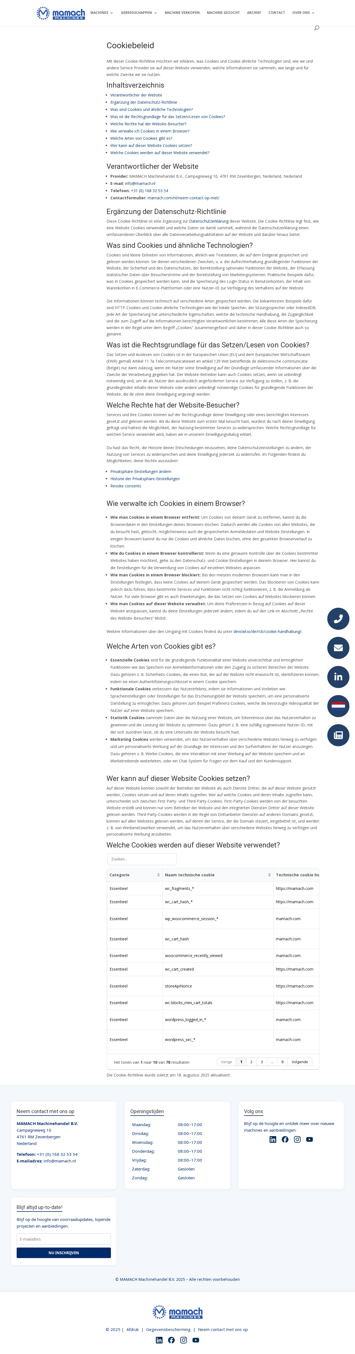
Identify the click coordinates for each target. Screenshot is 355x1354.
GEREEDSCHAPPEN (136, 13)
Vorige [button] (226, 1061)
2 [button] (251, 1061)
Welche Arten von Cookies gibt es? (141, 138)
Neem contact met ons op (223, 1329)
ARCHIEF (254, 13)
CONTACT (276, 13)
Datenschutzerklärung (209, 221)
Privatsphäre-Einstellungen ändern (140, 471)
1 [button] (241, 1061)
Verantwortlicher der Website (136, 95)
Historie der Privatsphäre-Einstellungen (145, 478)
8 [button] (283, 1061)
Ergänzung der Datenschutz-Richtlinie (143, 102)
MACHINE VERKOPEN (182, 13)
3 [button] (262, 1061)
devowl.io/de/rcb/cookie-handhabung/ (267, 631)
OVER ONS (301, 13)
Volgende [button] (300, 1061)
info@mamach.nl (140, 183)
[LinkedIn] (273, 1140)
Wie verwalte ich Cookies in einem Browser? (149, 131)
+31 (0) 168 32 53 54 (149, 190)
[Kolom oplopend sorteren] (158, 875)
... (272, 1061)
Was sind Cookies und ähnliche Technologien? (151, 109)
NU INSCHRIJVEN (64, 1252)
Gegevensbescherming (168, 1329)
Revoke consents (125, 485)
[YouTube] (309, 1140)
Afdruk (132, 1329)
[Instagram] (297, 1140)
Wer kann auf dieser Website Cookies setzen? (151, 145)
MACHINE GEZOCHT (223, 13)
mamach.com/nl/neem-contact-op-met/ (183, 197)
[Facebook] (285, 1140)
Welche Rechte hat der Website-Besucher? (148, 123)
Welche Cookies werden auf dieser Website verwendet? (159, 152)
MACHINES (99, 13)
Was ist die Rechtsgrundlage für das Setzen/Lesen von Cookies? (167, 116)
